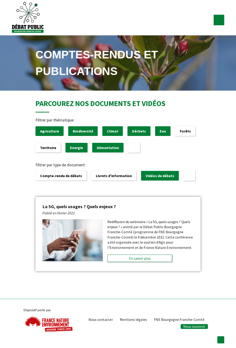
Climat (112, 131)
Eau (163, 131)
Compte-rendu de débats (61, 175)
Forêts (185, 131)
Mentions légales (133, 319)
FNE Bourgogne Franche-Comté (179, 319)
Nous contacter (100, 319)
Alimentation (108, 147)
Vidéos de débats (160, 175)
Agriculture (49, 131)
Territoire (48, 147)
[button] (219, 20)
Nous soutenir (194, 326)
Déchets (139, 131)
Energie (76, 147)
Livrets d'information (114, 175)
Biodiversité (83, 131)
